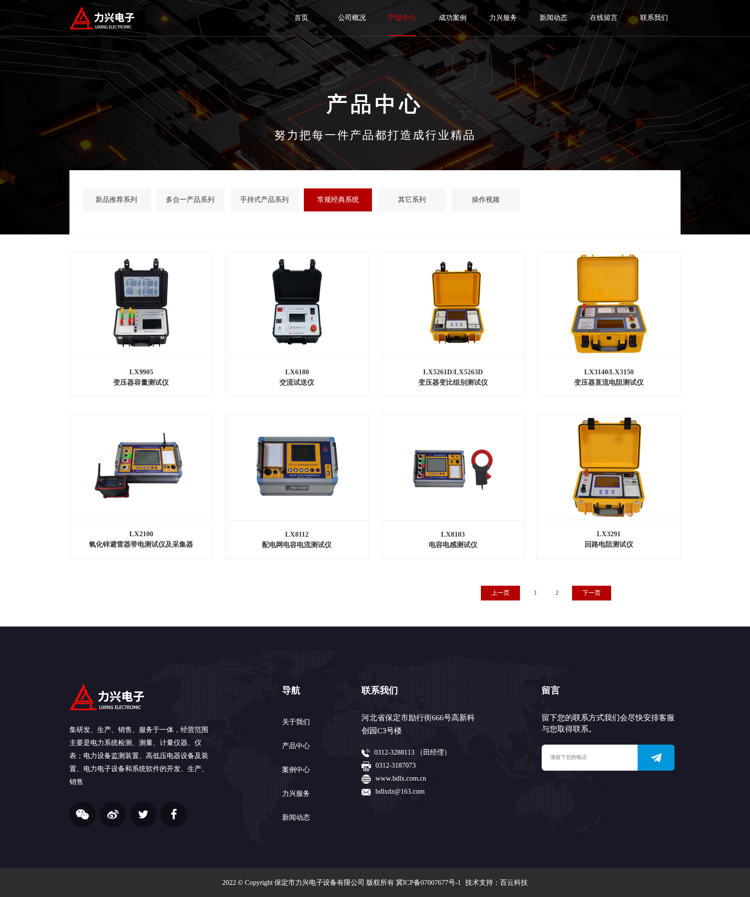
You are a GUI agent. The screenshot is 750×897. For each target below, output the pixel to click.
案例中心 (296, 769)
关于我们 (296, 722)
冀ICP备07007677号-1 (428, 882)
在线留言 (604, 17)
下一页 (591, 593)
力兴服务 (503, 17)
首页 (301, 17)
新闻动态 (553, 17)
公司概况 (352, 17)
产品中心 (402, 17)
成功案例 (453, 17)
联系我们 (654, 17)
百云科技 (514, 882)
